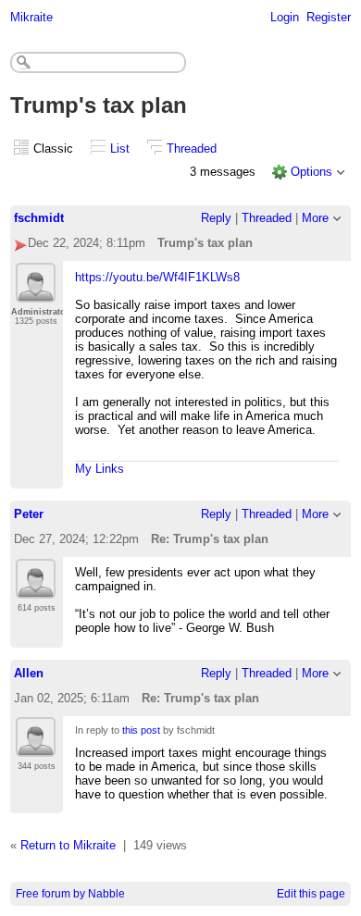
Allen (29, 673)
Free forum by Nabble (70, 893)
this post (141, 730)
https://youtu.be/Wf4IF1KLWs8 (157, 277)
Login (284, 17)
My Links (99, 469)
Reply (216, 218)
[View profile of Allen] (36, 745)
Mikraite (31, 17)
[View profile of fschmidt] (36, 291)
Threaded (192, 148)
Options (311, 172)
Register (328, 17)
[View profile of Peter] (36, 587)
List (120, 148)
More (315, 218)
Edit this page (311, 893)
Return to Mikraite (68, 845)
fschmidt (39, 218)
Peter (29, 514)
